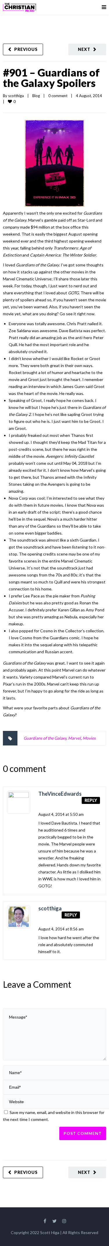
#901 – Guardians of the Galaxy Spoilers (51, 77)
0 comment (57, 95)
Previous (26, 49)
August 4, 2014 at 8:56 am (61, 929)
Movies (89, 738)
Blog (36, 95)
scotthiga (16, 95)
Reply (91, 800)
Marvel (74, 738)
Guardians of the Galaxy (45, 738)
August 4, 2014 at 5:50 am (61, 814)
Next (84, 49)
